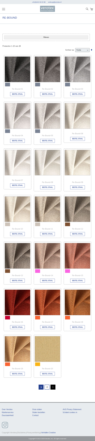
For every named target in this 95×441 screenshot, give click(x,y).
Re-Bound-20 (47, 369)
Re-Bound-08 (47, 182)
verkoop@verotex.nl (54, 2)
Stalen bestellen (38, 412)
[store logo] (47, 9)
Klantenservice (7, 412)
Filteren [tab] (46, 37)
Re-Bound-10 (17, 229)
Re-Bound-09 (77, 182)
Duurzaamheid (7, 415)
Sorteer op (69, 50)
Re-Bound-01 (17, 89)
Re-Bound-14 (47, 275)
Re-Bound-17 (47, 322)
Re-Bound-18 (77, 322)
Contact (35, 415)
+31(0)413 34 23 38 (38, 2)
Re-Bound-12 (77, 229)
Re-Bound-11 (47, 229)
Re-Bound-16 (17, 322)
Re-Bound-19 (17, 369)
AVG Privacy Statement (72, 409)
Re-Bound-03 (77, 89)
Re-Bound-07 (17, 180)
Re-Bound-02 (47, 89)
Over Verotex (7, 409)
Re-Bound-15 (77, 275)
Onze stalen (37, 409)
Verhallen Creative (48, 432)
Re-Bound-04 (17, 135)
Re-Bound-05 (47, 135)
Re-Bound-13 (17, 275)
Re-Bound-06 (77, 133)
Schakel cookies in (70, 412)
